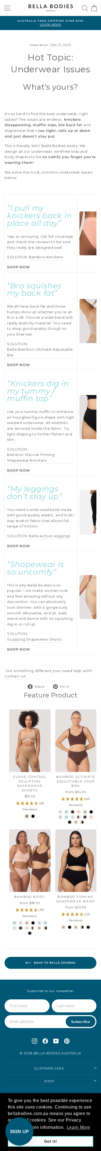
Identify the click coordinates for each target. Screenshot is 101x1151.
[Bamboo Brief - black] (33, 923)
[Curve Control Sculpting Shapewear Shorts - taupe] (27, 816)
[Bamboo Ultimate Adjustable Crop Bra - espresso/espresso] (85, 817)
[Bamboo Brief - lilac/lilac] (14, 928)
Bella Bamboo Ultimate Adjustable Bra (40, 352)
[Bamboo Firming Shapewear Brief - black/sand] (82, 927)
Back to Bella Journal (54, 962)
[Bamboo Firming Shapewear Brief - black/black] (88, 927)
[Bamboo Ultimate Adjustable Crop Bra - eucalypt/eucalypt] (66, 817)
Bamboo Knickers (46, 257)
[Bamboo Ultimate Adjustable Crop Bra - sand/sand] (76, 822)
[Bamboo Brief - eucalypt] (14, 923)
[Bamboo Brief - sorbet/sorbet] (27, 928)
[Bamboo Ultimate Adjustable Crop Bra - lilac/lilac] (73, 817)
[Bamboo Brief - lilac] (21, 923)
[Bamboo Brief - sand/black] (45, 928)
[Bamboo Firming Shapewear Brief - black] (70, 927)
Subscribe (80, 1021)
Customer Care (49, 1068)
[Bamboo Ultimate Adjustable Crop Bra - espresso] (73, 812)
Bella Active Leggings (49, 536)
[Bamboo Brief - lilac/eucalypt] (39, 923)
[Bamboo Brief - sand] (27, 923)
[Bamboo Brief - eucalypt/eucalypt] (45, 923)
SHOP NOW (18, 267)
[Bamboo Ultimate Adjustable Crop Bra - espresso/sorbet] (79, 817)
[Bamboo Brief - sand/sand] (39, 928)
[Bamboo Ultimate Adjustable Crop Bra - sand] (85, 812)
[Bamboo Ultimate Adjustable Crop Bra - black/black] (70, 822)
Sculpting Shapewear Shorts (34, 639)
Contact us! (15, 676)
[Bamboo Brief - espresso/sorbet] (33, 928)
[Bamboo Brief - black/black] (30, 933)
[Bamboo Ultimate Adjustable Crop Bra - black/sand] (82, 822)
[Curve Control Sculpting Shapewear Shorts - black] (33, 816)
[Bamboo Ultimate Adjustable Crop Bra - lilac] (60, 812)
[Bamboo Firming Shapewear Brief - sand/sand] (76, 927)
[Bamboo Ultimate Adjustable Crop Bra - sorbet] (79, 812)
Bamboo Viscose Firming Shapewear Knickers (31, 457)
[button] (19, 1131)
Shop (49, 1081)
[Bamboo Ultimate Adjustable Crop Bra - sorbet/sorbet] (91, 817)
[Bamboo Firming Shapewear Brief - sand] (63, 927)
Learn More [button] (78, 1127)
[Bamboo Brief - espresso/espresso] (21, 928)
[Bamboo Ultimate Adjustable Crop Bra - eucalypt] (66, 812)
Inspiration (39, 45)
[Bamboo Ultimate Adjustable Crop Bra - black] (91, 812)
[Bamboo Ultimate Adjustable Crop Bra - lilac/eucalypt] (60, 817)
